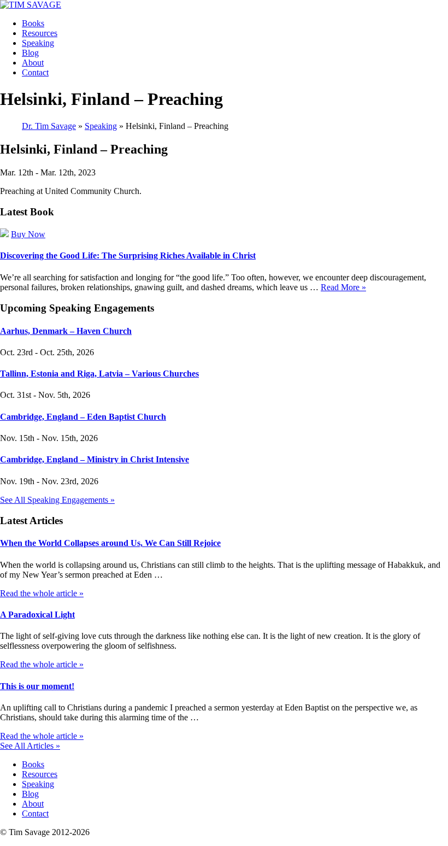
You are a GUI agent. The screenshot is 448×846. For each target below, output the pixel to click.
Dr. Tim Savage (49, 126)
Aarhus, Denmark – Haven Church (66, 331)
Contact (35, 72)
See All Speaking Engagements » (57, 499)
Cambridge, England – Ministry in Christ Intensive (94, 459)
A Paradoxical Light (37, 614)
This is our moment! (37, 686)
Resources (39, 33)
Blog (30, 52)
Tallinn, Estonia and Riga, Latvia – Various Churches (99, 373)
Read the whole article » (42, 593)
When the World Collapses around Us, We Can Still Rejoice (110, 543)
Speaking (38, 43)
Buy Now (28, 234)
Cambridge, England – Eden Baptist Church (83, 416)
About (33, 62)
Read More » (343, 287)
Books (33, 23)
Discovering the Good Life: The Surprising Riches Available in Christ (128, 255)
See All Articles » (30, 745)
